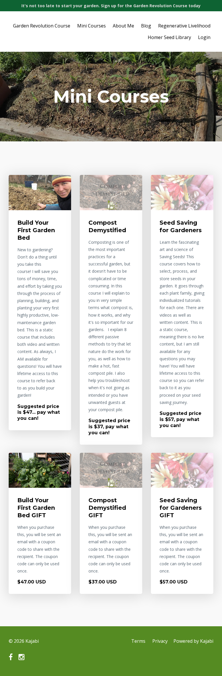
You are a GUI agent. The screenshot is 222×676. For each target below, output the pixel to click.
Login (204, 37)
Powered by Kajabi (193, 641)
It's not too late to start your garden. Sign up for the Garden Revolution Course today (111, 5)
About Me (123, 26)
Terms (138, 641)
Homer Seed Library (169, 37)
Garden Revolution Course (41, 26)
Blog (146, 26)
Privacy (160, 641)
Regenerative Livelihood (184, 26)
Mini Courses (91, 26)
